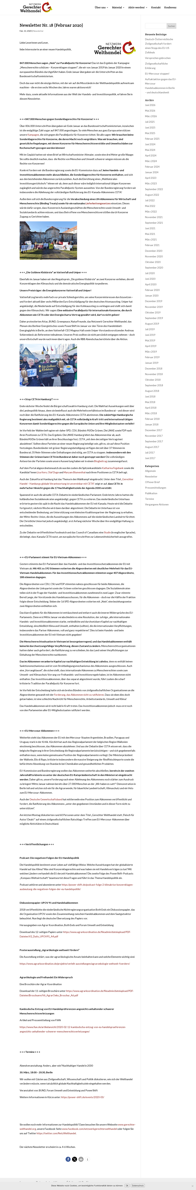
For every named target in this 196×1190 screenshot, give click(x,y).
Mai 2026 (150, 110)
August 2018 (152, 390)
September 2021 (154, 222)
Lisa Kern (42, 472)
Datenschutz (138, 1185)
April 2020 (150, 284)
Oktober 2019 (153, 312)
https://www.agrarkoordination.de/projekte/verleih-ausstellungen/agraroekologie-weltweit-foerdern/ (75, 963)
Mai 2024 (150, 149)
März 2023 (151, 183)
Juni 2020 (150, 278)
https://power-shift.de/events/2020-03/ (82, 1097)
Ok (127, 1185)
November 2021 (154, 217)
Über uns (100, 7)
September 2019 (154, 318)
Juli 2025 (150, 121)
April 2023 (150, 177)
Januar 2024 (151, 172)
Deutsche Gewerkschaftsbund (46, 799)
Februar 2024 (152, 166)
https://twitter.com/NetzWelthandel (56, 1133)
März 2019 (151, 351)
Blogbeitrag (100, 461)
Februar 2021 (152, 245)
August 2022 (152, 194)
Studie (107, 532)
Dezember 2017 (153, 430)
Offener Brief (152, 482)
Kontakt (156, 7)
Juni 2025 (150, 127)
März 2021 (151, 239)
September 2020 (154, 267)
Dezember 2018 (153, 368)
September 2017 (154, 441)
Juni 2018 (150, 396)
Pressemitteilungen (155, 487)
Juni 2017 (150, 458)
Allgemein (150, 470)
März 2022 (151, 211)
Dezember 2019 (153, 301)
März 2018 (151, 413)
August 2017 (152, 446)
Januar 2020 (151, 295)
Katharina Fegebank (113, 468)
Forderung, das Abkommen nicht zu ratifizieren (79, 694)
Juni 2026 (150, 105)
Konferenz (170, 7)
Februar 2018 (152, 418)
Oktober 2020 (153, 262)
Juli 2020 (150, 273)
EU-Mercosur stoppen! (157, 73)
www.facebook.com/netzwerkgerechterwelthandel (89, 1128)
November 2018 (154, 374)
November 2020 (154, 256)
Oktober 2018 (153, 379)
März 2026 (151, 116)
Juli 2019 (150, 329)
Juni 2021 (150, 228)
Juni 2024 (150, 144)
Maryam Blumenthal (74, 472)
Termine (149, 498)
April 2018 (150, 407)
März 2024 (151, 161)
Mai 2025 (150, 133)
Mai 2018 (150, 402)
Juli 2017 (150, 452)
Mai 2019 (150, 340)
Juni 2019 (150, 334)
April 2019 (150, 346)
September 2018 (154, 385)
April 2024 (150, 155)
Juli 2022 (150, 200)
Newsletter (38, 31)
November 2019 (154, 306)
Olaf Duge (53, 472)
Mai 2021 (150, 233)
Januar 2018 (151, 424)
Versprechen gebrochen (158, 58)
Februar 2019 (152, 357)
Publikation (151, 493)
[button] (68, 1159)
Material (117, 7)
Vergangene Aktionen (157, 504)
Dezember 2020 (153, 250)
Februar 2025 (152, 138)
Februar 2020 (152, 289)
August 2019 (152, 323)
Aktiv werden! (136, 7)
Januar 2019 (151, 362)
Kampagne (33, 134)
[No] (192, 1186)
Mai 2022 (150, 205)
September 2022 (154, 189)
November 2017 (154, 435)
